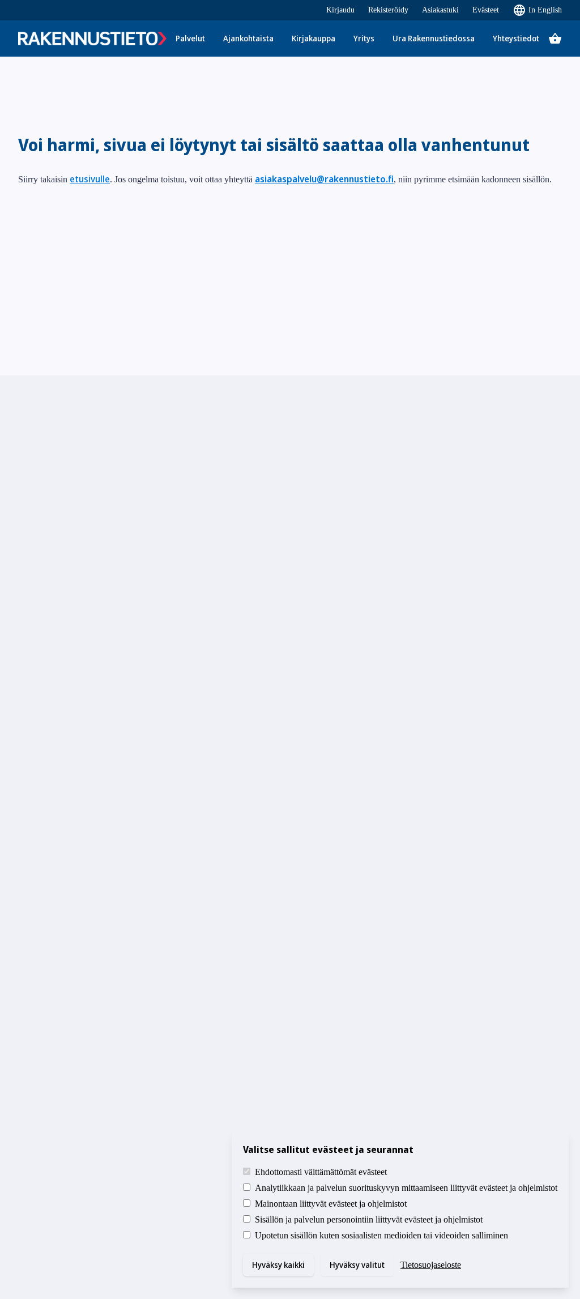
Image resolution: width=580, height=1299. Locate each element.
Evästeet (485, 10)
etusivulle (90, 179)
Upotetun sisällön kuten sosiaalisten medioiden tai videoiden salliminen (381, 1235)
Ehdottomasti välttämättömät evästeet (321, 1172)
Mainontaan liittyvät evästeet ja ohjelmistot (331, 1203)
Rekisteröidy (388, 10)
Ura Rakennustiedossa (434, 38)
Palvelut (190, 38)
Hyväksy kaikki (278, 1264)
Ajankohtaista (248, 38)
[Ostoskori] (555, 38)
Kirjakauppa (313, 38)
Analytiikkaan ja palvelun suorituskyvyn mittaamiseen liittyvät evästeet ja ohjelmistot (406, 1188)
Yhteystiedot (516, 38)
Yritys (363, 38)
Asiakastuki (440, 10)
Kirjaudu (340, 10)
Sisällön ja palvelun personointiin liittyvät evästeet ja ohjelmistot (369, 1219)
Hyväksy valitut (357, 1264)
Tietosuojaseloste (430, 1265)
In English (545, 10)
